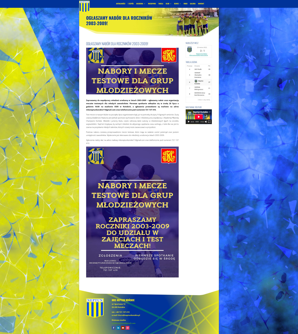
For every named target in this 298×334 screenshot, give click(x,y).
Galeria (193, 4)
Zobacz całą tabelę (204, 100)
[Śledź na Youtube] (123, 328)
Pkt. (209, 66)
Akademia (139, 4)
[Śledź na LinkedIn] (118, 328)
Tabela (160, 4)
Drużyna (197, 66)
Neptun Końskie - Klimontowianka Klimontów (199, 54)
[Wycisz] (206, 122)
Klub (167, 4)
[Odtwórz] (189, 122)
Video (185, 4)
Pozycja (189, 66)
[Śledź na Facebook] (113, 328)
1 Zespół (131, 4)
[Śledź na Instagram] (127, 328)
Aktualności (120, 4)
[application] (199, 116)
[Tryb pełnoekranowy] (209, 122)
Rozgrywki (152, 4)
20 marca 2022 (202, 47)
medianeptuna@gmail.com (123, 323)
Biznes (176, 4)
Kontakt (201, 4)
